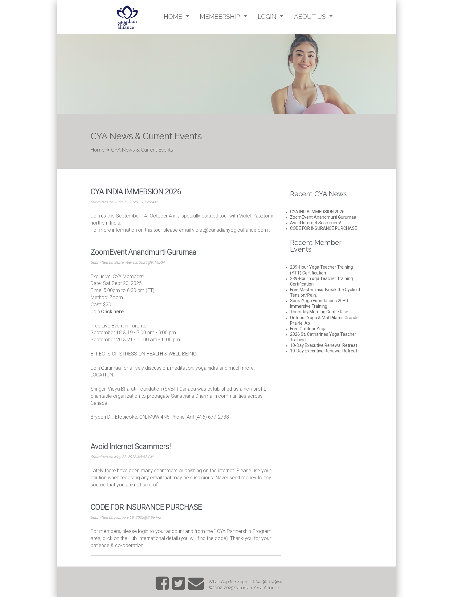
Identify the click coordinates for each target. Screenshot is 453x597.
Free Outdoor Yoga (308, 328)
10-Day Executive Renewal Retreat (323, 345)
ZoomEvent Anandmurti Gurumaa (323, 217)
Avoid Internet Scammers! (315, 222)
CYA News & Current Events (142, 150)
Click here (112, 312)
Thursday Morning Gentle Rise (319, 311)
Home (97, 150)
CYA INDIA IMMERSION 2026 (317, 211)
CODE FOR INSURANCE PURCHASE (323, 228)
